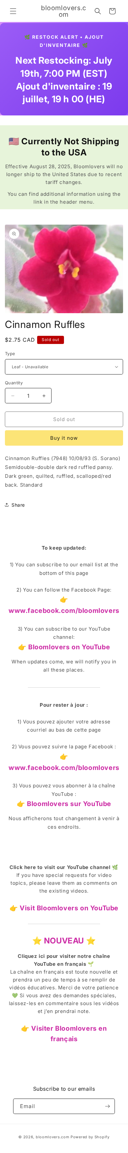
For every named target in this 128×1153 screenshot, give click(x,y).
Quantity (14, 382)
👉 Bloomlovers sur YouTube (64, 804)
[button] (13, 11)
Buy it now (64, 438)
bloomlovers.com (53, 1137)
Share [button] (18, 505)
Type (10, 353)
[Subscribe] (107, 1106)
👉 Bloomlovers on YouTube (64, 647)
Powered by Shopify (90, 1137)
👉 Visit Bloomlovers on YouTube (64, 908)
